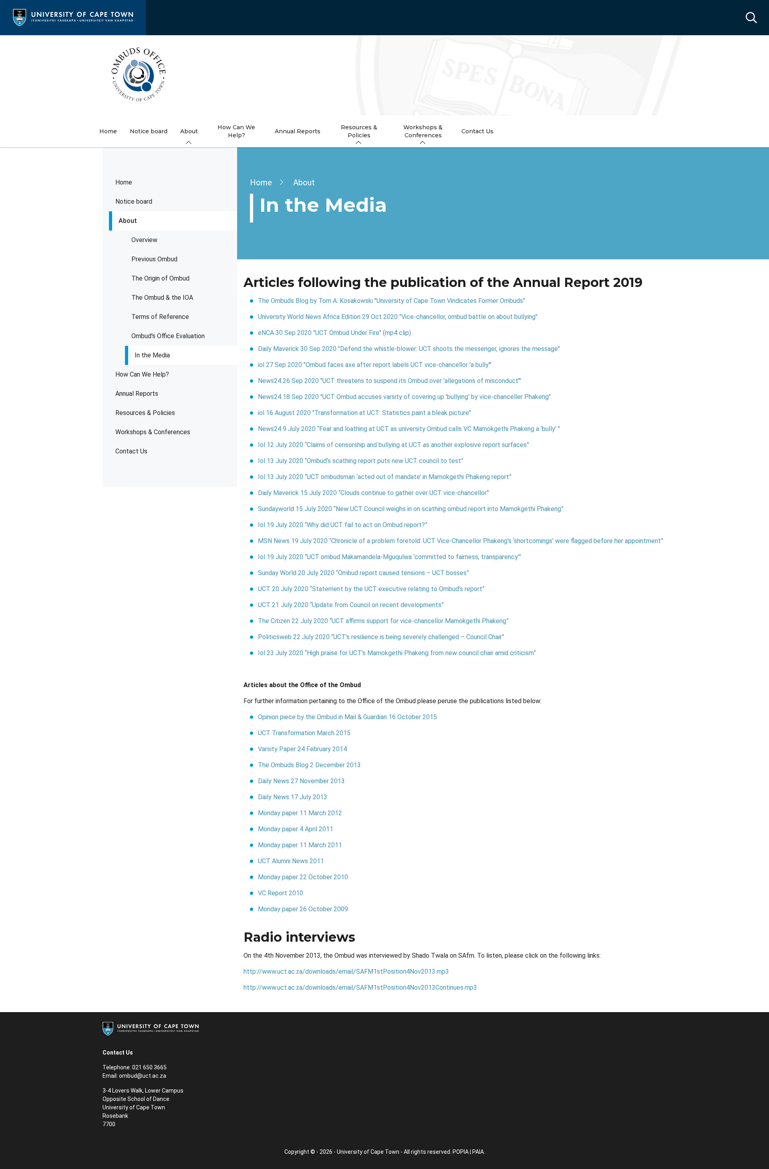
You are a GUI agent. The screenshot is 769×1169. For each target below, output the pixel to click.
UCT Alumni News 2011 (291, 861)
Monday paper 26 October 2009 (303, 909)
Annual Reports (136, 393)
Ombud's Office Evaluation (168, 336)
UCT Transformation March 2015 (304, 733)
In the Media (152, 355)
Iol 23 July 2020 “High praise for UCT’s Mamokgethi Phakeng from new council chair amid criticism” (398, 653)
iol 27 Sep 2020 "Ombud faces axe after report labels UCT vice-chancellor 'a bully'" (374, 365)
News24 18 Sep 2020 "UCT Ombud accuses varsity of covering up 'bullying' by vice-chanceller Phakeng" (404, 397)
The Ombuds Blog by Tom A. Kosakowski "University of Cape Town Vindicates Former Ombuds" (391, 301)
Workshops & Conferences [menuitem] (423, 131)
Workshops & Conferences (152, 432)
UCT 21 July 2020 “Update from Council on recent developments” (351, 605)
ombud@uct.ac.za (142, 1076)
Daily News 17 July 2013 (292, 797)
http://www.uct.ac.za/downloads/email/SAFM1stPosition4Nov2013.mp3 (346, 971)
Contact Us (131, 451)
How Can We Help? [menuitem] (236, 131)
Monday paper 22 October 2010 (303, 877)
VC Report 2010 (280, 893)
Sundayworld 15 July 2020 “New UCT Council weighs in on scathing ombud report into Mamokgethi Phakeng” (411, 509)
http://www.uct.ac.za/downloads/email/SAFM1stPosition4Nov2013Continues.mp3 (360, 987)
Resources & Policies (145, 413)
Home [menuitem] (108, 131)
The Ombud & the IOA (162, 297)
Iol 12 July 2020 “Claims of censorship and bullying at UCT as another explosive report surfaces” (394, 445)
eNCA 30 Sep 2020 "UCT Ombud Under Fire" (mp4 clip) (334, 333)
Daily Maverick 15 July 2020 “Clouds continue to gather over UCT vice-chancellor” (373, 493)
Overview (144, 240)
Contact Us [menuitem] (477, 131)
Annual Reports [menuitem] (297, 131)
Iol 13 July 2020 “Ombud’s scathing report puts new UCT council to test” (361, 461)
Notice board (133, 201)
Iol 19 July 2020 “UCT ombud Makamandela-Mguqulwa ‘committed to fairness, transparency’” (389, 557)
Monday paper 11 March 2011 (300, 845)
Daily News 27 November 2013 (301, 781)
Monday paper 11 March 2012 (300, 813)
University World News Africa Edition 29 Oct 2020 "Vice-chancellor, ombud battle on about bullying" (397, 317)
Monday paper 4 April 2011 (295, 829)
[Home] (73, 17)
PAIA (478, 1152)
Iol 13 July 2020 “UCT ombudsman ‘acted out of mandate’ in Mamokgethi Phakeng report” (384, 477)
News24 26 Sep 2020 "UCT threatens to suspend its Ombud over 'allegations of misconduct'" (389, 381)
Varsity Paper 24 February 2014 (302, 749)
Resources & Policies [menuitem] (359, 131)
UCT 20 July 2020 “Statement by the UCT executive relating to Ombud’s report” (372, 589)
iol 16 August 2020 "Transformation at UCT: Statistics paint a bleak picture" (364, 413)
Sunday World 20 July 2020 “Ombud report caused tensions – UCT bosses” (364, 573)
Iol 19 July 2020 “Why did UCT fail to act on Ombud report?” (343, 525)
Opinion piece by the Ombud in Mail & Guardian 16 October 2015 (347, 717)
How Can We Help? (142, 374)
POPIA (461, 1152)
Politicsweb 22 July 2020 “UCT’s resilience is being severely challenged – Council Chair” (382, 637)
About (128, 221)
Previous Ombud (154, 259)
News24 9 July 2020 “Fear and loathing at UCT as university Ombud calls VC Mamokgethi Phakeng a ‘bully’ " (409, 429)
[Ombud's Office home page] (384, 75)
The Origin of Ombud (160, 278)
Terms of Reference (160, 317)
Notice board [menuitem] (148, 131)
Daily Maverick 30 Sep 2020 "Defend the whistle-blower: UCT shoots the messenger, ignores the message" (409, 349)
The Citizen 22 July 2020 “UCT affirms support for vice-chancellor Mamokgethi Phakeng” (384, 621)
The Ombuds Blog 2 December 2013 (309, 765)
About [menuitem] (189, 131)
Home (123, 182)
